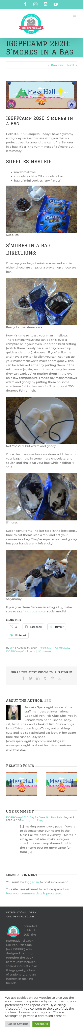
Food (42, 647)
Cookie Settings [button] (17, 1023)
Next (70, 65)
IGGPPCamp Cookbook (20, 651)
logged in (32, 882)
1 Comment (45, 651)
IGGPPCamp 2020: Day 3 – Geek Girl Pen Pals (34, 817)
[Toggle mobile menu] (75, 15)
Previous (57, 65)
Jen (12, 647)
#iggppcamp (32, 611)
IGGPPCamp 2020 (58, 647)
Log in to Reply (35, 820)
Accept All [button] (41, 1023)
